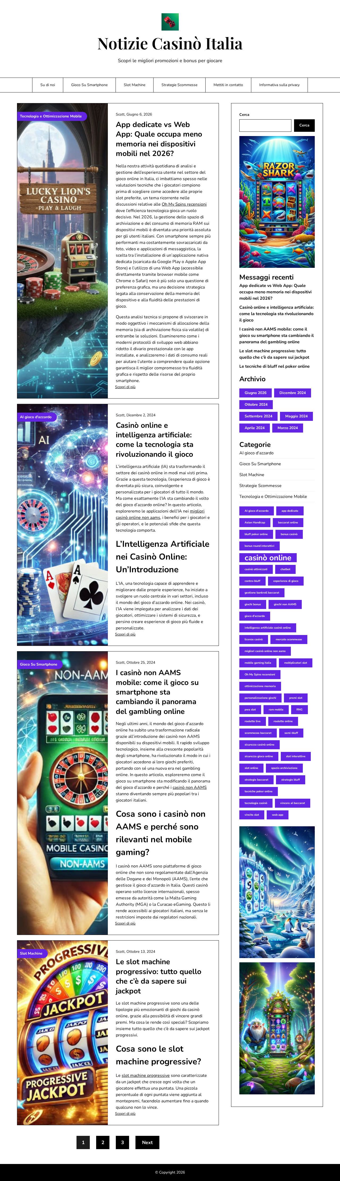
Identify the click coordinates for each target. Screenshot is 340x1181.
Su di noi (47, 84)
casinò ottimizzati (256, 569)
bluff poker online (256, 534)
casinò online (268, 557)
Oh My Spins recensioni (184, 204)
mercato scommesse (289, 639)
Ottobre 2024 (256, 404)
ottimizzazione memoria (260, 686)
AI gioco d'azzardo (256, 453)
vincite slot (252, 815)
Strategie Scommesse (179, 84)
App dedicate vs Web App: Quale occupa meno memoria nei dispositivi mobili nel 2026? (159, 139)
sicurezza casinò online (259, 745)
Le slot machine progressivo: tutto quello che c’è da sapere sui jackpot (158, 976)
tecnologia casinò (256, 803)
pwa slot (250, 710)
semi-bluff (291, 733)
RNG (299, 710)
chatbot (285, 569)
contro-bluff (252, 581)
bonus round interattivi (259, 546)
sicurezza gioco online (259, 756)
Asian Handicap (255, 522)
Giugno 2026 (255, 392)
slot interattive (295, 756)
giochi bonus (253, 604)
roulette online (283, 721)
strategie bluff (290, 780)
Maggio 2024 (296, 416)
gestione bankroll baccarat (262, 593)
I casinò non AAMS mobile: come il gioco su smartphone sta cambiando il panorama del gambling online (157, 692)
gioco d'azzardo (255, 616)
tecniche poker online (259, 791)
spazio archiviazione (284, 768)
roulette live (253, 721)
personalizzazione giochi (260, 698)
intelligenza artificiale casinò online (268, 628)
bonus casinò (289, 534)
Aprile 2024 (255, 427)
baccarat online (288, 522)
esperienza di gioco (285, 581)
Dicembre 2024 (292, 392)
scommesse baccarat (258, 733)
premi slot (295, 698)
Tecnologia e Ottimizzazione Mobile (273, 497)
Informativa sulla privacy (279, 84)
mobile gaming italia (258, 663)
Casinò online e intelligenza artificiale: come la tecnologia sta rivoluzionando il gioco (154, 439)
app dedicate (290, 511)
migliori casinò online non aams (265, 651)
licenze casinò (254, 639)
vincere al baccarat (292, 803)
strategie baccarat (256, 780)
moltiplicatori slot (295, 663)
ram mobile (276, 710)
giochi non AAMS (285, 604)
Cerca (244, 114)
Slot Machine (134, 84)
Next (147, 1142)
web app (277, 815)
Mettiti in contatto (228, 84)
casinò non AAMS (190, 787)
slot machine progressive (146, 1075)
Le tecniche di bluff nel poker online (274, 366)
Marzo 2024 (288, 427)
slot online (251, 768)
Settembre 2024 (258, 416)
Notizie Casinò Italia (170, 42)
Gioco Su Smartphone (89, 84)
